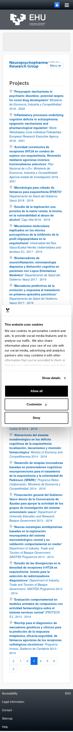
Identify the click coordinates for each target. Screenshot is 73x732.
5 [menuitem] (49, 661)
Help (5, 727)
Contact (7, 710)
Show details (51, 378)
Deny (36, 417)
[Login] (57, 4)
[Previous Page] (13, 661)
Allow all (36, 391)
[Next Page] (13, 669)
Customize (34, 404)
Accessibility (9, 693)
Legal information (13, 702)
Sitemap (7, 718)
